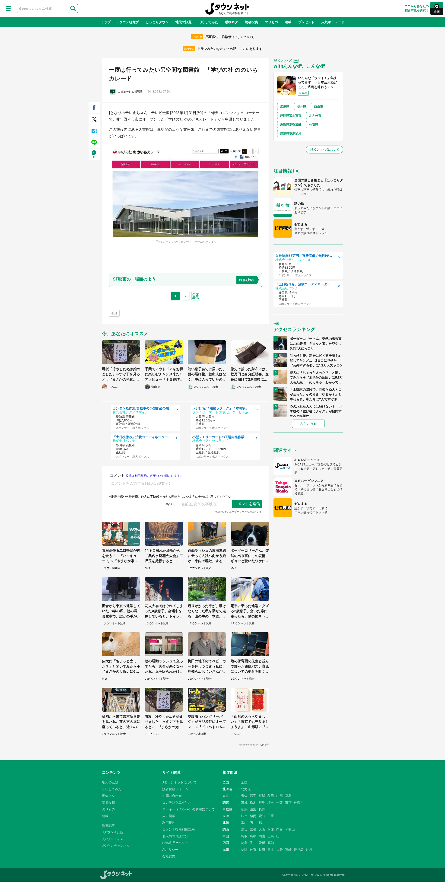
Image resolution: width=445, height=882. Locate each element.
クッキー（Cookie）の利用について (188, 809)
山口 (279, 836)
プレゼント (306, 22)
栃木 (253, 802)
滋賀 (244, 829)
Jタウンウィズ (112, 839)
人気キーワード (332, 22)
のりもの (271, 22)
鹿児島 (299, 849)
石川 (114, 313)
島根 (253, 836)
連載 (288, 22)
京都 (253, 829)
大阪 (262, 829)
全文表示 (195, 295)
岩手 (253, 796)
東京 (288, 802)
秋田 (270, 796)
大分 (279, 849)
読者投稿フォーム (175, 789)
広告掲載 (168, 816)
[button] (8, 8)
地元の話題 (183, 22)
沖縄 (309, 849)
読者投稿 (251, 22)
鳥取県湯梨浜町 (290, 124)
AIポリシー (170, 849)
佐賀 (253, 849)
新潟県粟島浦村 (290, 133)
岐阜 (244, 816)
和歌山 (290, 829)
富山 (244, 823)
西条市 (318, 106)
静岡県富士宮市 (290, 115)
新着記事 (108, 825)
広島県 (284, 106)
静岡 (253, 816)
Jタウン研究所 (128, 22)
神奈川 (299, 802)
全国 (244, 782)
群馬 (262, 802)
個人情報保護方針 (175, 836)
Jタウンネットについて (179, 782)
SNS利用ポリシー (175, 843)
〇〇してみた (208, 22)
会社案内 (168, 856)
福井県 (301, 106)
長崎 (262, 849)
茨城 (244, 802)
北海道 (246, 789)
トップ (106, 22)
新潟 (244, 809)
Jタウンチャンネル (116, 845)
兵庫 (270, 829)
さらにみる (308, 424)
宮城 (262, 796)
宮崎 (288, 849)
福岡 (244, 849)
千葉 (279, 802)
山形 (279, 796)
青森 (244, 796)
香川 (253, 843)
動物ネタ (231, 22)
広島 (270, 836)
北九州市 (315, 115)
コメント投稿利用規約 (178, 829)
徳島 (244, 843)
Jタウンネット (227, 8)
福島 (288, 796)
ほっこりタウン (157, 22)
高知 (270, 843)
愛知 (262, 816)
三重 (270, 816)
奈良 (279, 829)
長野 (262, 809)
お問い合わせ (172, 796)
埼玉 (270, 802)
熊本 (270, 849)
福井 (262, 823)
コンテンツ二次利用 (176, 802)
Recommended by (248, 744)
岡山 (262, 836)
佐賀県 (313, 124)
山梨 (253, 809)
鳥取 (244, 836)
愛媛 (262, 843)
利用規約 (168, 823)
